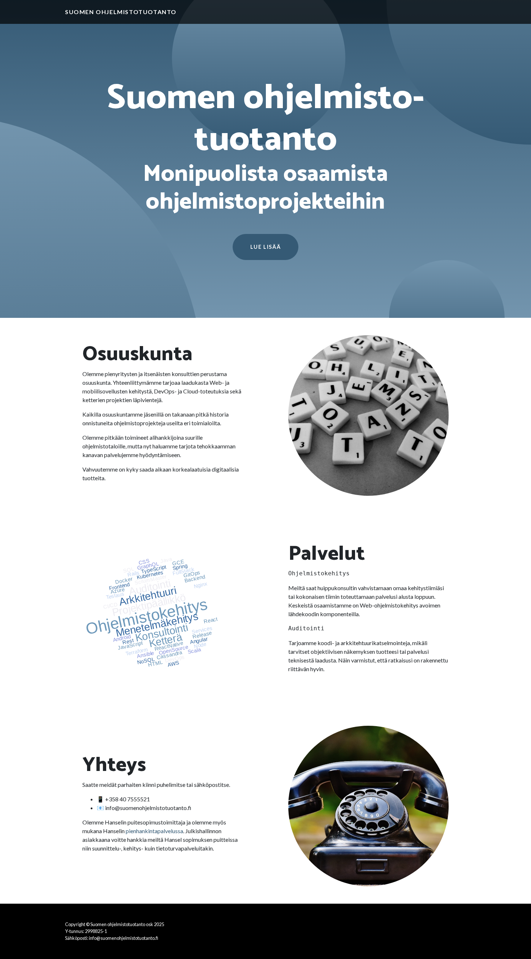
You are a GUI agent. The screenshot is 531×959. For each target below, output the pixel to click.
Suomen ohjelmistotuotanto (121, 11)
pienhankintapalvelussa (154, 830)
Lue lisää (265, 247)
